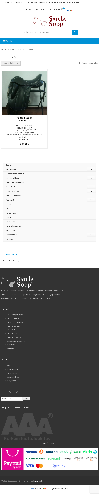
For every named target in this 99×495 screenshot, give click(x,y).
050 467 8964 (33, 2)
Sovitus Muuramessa (15, 322)
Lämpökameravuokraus (16, 341)
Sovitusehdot (12, 373)
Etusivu (4, 49)
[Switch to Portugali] (71, 10)
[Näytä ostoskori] (62, 9)
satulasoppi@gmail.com (16, 2)
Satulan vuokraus (13, 333)
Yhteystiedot (11, 380)
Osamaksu (11, 348)
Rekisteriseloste (13, 377)
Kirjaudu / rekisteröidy (36, 9)
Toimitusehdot (12, 369)
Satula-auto (11, 330)
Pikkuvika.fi (37, 481)
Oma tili (9, 366)
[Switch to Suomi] (68, 10)
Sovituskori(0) (54, 9)
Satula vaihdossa (13, 318)
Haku (26, 399)
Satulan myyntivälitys (15, 315)
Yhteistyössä (12, 344)
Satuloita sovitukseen (15, 326)
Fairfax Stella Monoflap (24, 119)
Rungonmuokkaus (14, 337)
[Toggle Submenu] (91, 169)
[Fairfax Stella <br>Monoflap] (24, 93)
